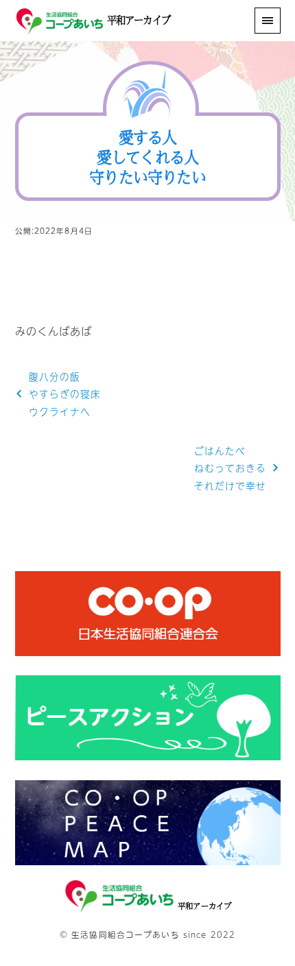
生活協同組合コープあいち (125, 934)
